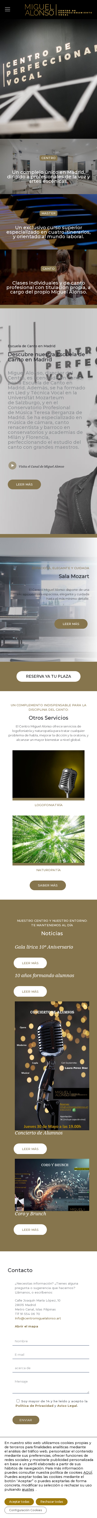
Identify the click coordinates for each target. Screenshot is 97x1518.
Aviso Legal (67, 1406)
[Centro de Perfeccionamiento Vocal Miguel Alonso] (58, 9)
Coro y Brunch (30, 1213)
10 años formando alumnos (44, 975)
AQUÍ (87, 1472)
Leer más (30, 963)
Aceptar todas (19, 1501)
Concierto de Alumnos (39, 1133)
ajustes (28, 1489)
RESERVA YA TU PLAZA (48, 676)
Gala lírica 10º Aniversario (44, 947)
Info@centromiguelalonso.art (38, 1318)
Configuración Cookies (25, 1510)
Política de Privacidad (34, 1406)
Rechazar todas (51, 1501)
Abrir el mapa (26, 1326)
